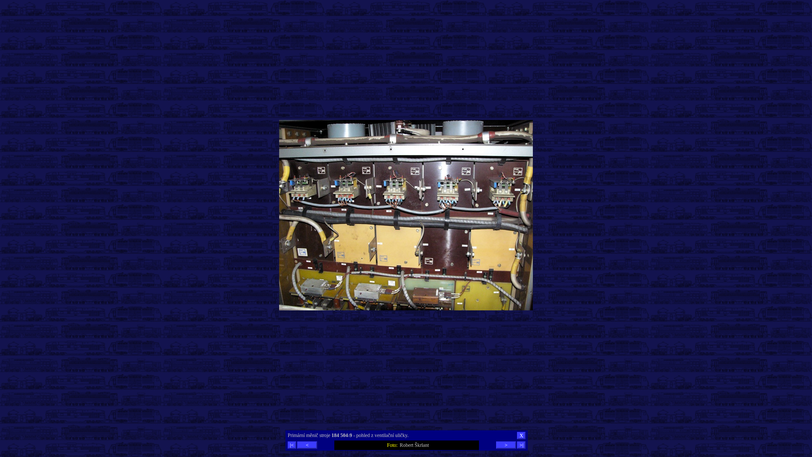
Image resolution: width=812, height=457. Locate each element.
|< (292, 445)
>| (521, 445)
